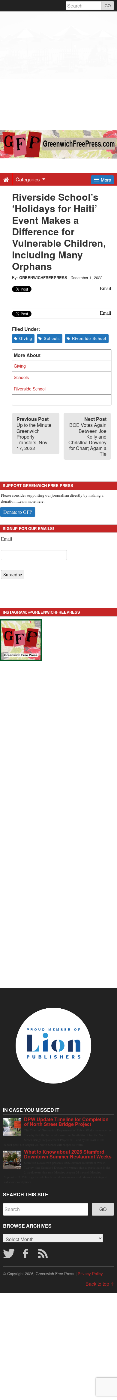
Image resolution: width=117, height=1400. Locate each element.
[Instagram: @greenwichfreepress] (21, 639)
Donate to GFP (17, 512)
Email (6, 538)
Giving (25, 338)
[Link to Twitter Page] (8, 1255)
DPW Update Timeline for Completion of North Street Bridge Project (66, 1121)
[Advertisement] (58, 70)
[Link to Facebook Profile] (26, 1255)
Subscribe (12, 574)
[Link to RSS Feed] (44, 1255)
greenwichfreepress (43, 277)
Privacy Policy (90, 1273)
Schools (52, 338)
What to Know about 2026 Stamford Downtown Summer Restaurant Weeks (68, 1154)
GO (108, 5)
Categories (28, 179)
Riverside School (89, 338)
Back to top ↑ (100, 1283)
